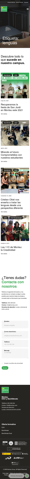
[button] (27, 9)
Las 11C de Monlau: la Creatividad (11, 248)
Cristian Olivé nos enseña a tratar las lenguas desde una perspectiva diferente (12, 204)
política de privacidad (16, 363)
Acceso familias (19, 2)
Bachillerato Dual (7, 433)
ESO (16, 75)
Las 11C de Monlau (16, 218)
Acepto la (13, 363)
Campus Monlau (11, 2)
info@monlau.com (12, 305)
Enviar (5, 368)
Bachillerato (7, 75)
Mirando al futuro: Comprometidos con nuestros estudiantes (12, 154)
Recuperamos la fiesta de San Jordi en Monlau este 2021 (12, 107)
